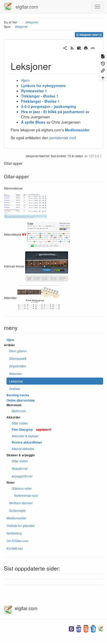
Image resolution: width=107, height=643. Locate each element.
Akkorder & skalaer (25, 436)
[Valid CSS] (93, 628)
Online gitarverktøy (20, 400)
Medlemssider (77, 129)
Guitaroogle (17, 510)
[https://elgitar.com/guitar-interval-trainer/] (46, 266)
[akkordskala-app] (48, 234)
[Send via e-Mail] (79, 47)
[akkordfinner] (38, 297)
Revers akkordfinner (27, 442)
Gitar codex (20, 423)
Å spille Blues (33, 122)
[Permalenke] (93, 47)
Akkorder (15, 373)
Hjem (25, 80)
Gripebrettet (17, 366)
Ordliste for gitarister (20, 525)
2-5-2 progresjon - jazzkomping (48, 106)
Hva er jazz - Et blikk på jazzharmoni (52, 111)
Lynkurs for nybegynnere (43, 85)
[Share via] (65, 47)
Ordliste (14, 388)
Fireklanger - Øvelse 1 (40, 101)
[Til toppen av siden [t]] (102, 77)
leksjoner (31, 22)
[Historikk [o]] (102, 63)
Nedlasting (14, 533)
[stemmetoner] (25, 205)
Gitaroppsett (17, 358)
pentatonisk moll (62, 137)
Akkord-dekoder (23, 448)
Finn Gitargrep (22, 429)
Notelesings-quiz (26, 495)
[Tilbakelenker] (102, 70)
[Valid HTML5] (86, 628)
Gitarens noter (22, 488)
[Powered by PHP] (78, 628)
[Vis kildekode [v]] (102, 56)
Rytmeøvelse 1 (34, 90)
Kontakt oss (14, 548)
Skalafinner (20, 468)
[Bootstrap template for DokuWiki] (71, 628)
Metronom (19, 411)
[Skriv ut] (86, 47)
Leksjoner (16, 381)
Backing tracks (17, 395)
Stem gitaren (18, 351)
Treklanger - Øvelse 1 (39, 96)
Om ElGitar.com (17, 540)
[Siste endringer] (72, 47)
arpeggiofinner (22, 476)
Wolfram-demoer (21, 503)
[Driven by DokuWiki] (100, 628)
